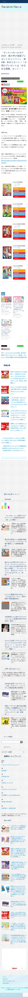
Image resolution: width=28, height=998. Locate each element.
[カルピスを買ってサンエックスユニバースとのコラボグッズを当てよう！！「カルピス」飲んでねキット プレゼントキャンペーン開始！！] (5, 413)
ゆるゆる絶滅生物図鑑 (19, 245)
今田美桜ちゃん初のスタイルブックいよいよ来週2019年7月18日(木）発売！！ (15, 619)
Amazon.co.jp (5, 776)
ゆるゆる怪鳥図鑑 (18, 266)
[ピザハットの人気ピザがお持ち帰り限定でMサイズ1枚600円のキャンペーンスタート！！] (5, 390)
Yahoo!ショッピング (7, 782)
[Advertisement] (14, 28)
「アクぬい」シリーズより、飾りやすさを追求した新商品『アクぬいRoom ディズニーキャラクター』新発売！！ (18, 926)
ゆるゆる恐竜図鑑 (18, 182)
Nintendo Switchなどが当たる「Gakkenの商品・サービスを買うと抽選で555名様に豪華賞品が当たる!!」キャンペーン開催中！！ (18, 307)
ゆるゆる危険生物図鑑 (19, 224)
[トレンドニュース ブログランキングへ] (5, 85)
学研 (25, 357)
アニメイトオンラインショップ (10, 764)
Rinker (19, 205)
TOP (8, 44)
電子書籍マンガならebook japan (11, 795)
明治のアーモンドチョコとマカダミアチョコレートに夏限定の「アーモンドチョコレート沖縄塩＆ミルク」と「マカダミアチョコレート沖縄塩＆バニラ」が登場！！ (18, 891)
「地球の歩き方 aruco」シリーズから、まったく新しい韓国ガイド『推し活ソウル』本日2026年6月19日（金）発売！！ (18, 865)
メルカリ (16, 196)
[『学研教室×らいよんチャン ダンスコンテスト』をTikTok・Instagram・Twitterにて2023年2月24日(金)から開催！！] (6, 322)
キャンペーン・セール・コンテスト (10, 78)
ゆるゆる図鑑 (9, 357)
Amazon (16, 188)
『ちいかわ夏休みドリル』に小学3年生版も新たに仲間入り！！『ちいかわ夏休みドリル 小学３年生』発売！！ (18, 877)
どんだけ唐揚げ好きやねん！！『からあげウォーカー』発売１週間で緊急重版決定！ (15, 596)
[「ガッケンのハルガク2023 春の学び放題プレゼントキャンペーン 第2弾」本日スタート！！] (6, 299)
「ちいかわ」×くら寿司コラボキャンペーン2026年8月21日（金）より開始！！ (15, 518)
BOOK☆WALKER (7, 801)
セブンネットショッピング (9, 789)
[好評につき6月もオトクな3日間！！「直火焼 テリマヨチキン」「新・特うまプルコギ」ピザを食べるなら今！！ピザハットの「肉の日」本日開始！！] (5, 374)
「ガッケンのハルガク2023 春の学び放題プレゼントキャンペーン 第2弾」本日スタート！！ (6, 306)
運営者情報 (6, 983)
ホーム (4, 976)
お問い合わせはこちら (12, 669)
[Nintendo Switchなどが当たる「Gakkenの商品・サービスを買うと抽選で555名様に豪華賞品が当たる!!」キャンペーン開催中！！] (18, 299)
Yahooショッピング (19, 193)
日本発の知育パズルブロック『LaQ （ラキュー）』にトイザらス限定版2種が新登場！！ (15, 686)
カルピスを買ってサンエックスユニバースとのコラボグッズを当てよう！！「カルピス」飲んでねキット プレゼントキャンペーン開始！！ (18, 415)
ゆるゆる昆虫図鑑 (18, 204)
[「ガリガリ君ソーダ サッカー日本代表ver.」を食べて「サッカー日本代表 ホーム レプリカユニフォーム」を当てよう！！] (5, 400)
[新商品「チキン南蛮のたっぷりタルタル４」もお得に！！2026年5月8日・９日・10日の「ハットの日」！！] (5, 426)
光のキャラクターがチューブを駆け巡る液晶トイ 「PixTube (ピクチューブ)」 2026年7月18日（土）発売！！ (18, 840)
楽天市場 (16, 191)
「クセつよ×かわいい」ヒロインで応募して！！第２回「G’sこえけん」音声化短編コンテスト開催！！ (13, 440)
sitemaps (8, 499)
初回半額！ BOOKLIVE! (9, 808)
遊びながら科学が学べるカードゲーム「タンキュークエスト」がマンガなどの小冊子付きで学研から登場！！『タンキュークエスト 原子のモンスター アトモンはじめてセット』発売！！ (15, 568)
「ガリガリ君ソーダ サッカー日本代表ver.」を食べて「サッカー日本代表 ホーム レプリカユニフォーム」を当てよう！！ (18, 402)
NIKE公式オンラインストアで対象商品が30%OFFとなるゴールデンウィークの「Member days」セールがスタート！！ (14, 448)
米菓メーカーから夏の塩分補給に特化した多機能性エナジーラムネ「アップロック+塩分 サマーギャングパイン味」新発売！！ (15, 710)
